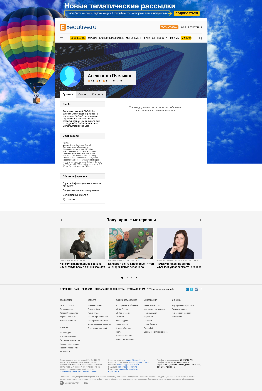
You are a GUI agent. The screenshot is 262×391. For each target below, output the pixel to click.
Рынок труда (93, 313)
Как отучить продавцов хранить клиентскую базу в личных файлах (82, 265)
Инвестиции (177, 317)
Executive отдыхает (68, 321)
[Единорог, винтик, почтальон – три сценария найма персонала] (131, 243)
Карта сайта (113, 371)
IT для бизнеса (150, 324)
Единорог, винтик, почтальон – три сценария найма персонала (131, 265)
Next (200, 220)
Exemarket (148, 328)
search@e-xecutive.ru (135, 360)
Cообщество (66, 300)
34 (84, 261)
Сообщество (78, 38)
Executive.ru (75, 365)
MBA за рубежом (123, 313)
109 (198, 261)
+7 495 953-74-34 (187, 360)
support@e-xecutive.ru (128, 369)
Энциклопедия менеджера (156, 332)
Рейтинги (120, 317)
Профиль (67, 94)
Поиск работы (94, 309)
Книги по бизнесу (123, 328)
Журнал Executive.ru (68, 317)
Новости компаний (68, 336)
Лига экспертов (66, 309)
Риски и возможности (181, 313)
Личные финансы (179, 309)
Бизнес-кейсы (122, 324)
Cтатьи (82, 94)
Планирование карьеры (98, 321)
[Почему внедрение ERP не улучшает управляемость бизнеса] (179, 243)
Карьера (92, 38)
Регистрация (195, 27)
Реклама (87, 289)
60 (92, 81)
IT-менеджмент (150, 313)
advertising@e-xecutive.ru (128, 365)
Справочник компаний (97, 328)
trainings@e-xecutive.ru (139, 362)
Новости (162, 38)
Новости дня (65, 333)
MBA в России (122, 309)
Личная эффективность (98, 317)
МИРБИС (186, 38)
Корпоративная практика (170, 261)
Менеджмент (133, 38)
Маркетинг (148, 317)
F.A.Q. (76, 289)
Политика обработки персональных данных (78, 371)
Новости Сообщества (69, 348)
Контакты (98, 94)
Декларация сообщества (109, 289)
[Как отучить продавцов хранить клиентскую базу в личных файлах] (82, 243)
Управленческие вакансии (99, 324)
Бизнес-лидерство (152, 305)
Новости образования (69, 344)
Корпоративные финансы (183, 305)
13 (139, 261)
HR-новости (65, 352)
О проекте (66, 289)
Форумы (174, 38)
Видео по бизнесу (124, 336)
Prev (61, 220)
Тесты (118, 332)
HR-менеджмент (116, 261)
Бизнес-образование (111, 38)
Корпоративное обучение (127, 305)
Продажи (65, 261)
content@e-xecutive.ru (127, 367)
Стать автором (169, 27)
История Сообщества (69, 313)
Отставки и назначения (70, 340)
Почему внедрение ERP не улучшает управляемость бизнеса (179, 265)
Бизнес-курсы (122, 321)
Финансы (149, 38)
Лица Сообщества (68, 305)
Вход (183, 27)
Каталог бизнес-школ (125, 339)
